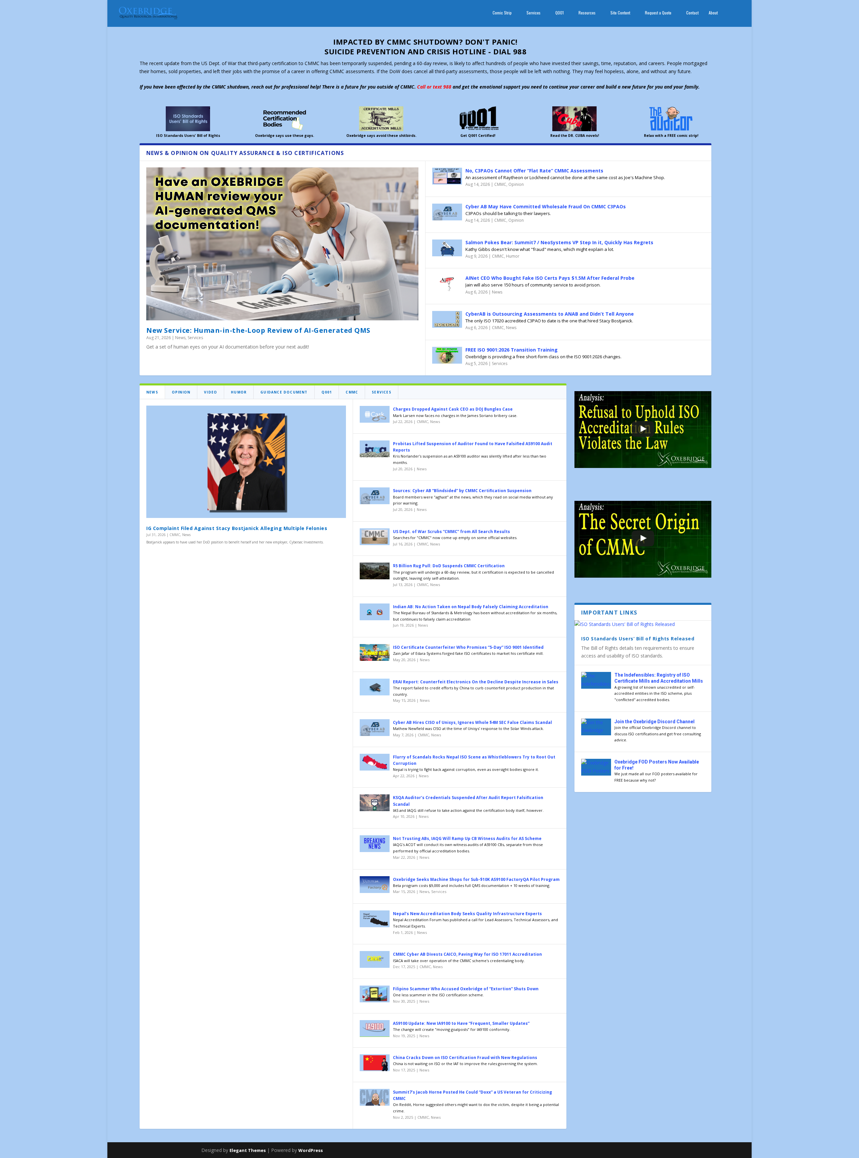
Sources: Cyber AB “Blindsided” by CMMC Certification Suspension (462, 490)
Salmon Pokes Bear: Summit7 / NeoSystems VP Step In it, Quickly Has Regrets (559, 242)
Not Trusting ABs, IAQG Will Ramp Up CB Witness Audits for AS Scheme (467, 838)
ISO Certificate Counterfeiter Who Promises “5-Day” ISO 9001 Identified (468, 647)
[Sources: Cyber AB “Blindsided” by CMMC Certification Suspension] (375, 495)
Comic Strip (502, 12)
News (180, 337)
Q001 (559, 12)
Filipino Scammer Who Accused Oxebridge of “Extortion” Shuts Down (466, 989)
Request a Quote (658, 12)
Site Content (620, 12)
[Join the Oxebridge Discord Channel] (596, 727)
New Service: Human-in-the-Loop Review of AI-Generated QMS (258, 330)
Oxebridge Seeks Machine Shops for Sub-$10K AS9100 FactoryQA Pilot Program (476, 879)
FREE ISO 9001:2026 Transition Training (511, 350)
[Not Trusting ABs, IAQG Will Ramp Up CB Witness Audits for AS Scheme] (375, 843)
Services (533, 12)
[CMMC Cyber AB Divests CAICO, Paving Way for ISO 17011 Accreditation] (375, 959)
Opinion (516, 184)
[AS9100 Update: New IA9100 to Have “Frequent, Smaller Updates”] (375, 1028)
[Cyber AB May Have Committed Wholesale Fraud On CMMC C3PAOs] (447, 212)
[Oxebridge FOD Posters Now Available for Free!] (596, 767)
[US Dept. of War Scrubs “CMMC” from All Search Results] (375, 536)
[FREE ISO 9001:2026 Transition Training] (447, 355)
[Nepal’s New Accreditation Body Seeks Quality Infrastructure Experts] (375, 918)
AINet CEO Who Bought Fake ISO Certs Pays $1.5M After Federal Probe (550, 278)
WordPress (310, 1150)
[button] (642, 429)
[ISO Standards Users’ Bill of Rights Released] (642, 624)
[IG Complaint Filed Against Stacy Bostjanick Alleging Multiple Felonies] (246, 462)
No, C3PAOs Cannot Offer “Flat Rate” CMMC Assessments (534, 170)
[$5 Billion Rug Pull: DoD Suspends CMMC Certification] (375, 571)
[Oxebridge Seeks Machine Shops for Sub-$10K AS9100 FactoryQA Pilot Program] (375, 884)
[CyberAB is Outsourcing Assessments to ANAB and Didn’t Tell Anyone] (447, 319)
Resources (587, 12)
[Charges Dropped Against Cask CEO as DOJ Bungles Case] (375, 414)
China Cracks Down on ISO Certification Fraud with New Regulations (465, 1057)
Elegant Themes (248, 1150)
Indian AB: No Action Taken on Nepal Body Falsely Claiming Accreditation (470, 607)
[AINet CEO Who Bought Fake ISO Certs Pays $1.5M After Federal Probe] (447, 283)
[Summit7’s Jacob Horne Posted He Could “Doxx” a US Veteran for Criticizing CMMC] (375, 1097)
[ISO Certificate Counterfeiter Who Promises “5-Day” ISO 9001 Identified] (375, 652)
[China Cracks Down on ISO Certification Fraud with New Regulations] (375, 1062)
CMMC (500, 184)
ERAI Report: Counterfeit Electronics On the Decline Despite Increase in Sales (475, 682)
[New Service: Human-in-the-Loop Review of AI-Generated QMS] (282, 243)
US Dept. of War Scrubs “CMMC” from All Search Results (451, 531)
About (713, 12)
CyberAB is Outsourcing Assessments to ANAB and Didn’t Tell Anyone (549, 314)
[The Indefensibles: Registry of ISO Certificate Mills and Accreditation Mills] (596, 680)
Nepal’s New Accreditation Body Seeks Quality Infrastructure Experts (467, 913)
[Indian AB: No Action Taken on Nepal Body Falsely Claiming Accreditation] (375, 611)
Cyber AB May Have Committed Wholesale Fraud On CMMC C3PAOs (545, 206)
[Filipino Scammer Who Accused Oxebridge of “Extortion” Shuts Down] (375, 994)
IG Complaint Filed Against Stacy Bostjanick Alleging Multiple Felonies (236, 528)
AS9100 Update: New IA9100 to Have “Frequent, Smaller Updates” (461, 1023)
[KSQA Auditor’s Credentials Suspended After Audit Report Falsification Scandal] (375, 802)
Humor (512, 256)
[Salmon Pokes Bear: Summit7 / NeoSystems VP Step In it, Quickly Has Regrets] (447, 248)
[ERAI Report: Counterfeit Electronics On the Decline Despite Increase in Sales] (375, 687)
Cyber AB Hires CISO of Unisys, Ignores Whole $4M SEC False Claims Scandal (472, 722)
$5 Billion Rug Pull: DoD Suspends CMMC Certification (449, 566)
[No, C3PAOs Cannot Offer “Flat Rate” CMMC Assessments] (447, 176)
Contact (692, 12)
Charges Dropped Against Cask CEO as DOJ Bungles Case (453, 409)
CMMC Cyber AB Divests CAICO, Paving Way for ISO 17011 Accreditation (467, 954)
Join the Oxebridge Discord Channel (654, 721)
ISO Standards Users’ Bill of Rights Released (637, 638)
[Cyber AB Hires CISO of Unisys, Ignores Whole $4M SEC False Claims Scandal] (375, 727)
